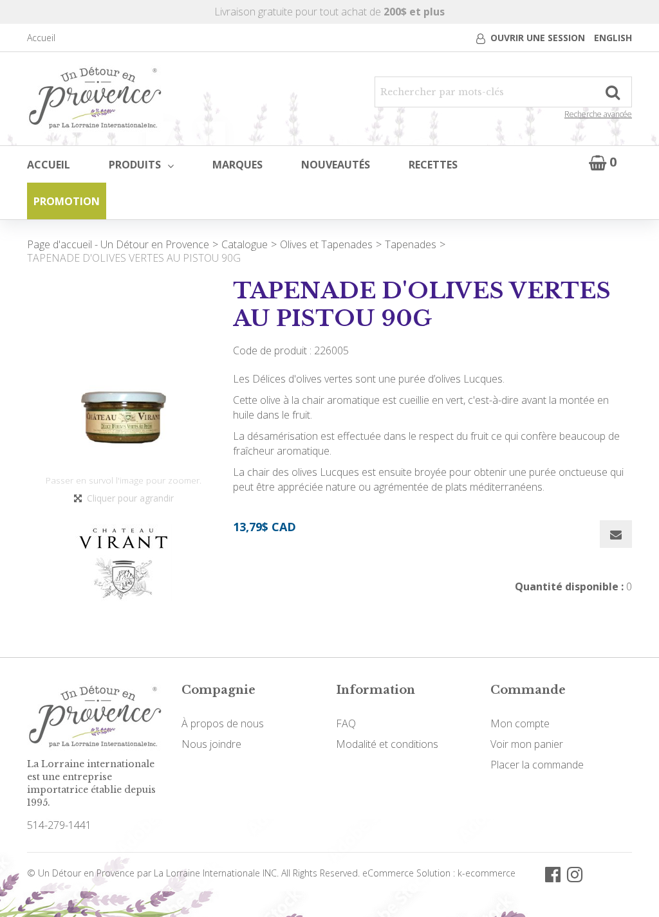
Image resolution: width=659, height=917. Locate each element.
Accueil (41, 38)
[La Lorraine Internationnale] (95, 98)
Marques (237, 165)
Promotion (66, 201)
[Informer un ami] (616, 534)
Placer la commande (537, 765)
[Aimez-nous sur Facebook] (553, 873)
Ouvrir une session (537, 38)
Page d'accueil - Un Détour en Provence (118, 244)
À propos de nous (222, 723)
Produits (135, 165)
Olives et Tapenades (326, 244)
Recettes (433, 165)
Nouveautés (335, 165)
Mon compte (520, 723)
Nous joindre (211, 744)
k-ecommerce (486, 873)
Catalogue (244, 244)
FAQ (346, 723)
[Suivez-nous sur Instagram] (574, 873)
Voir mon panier (526, 744)
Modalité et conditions (387, 744)
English (613, 38)
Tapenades (410, 244)
